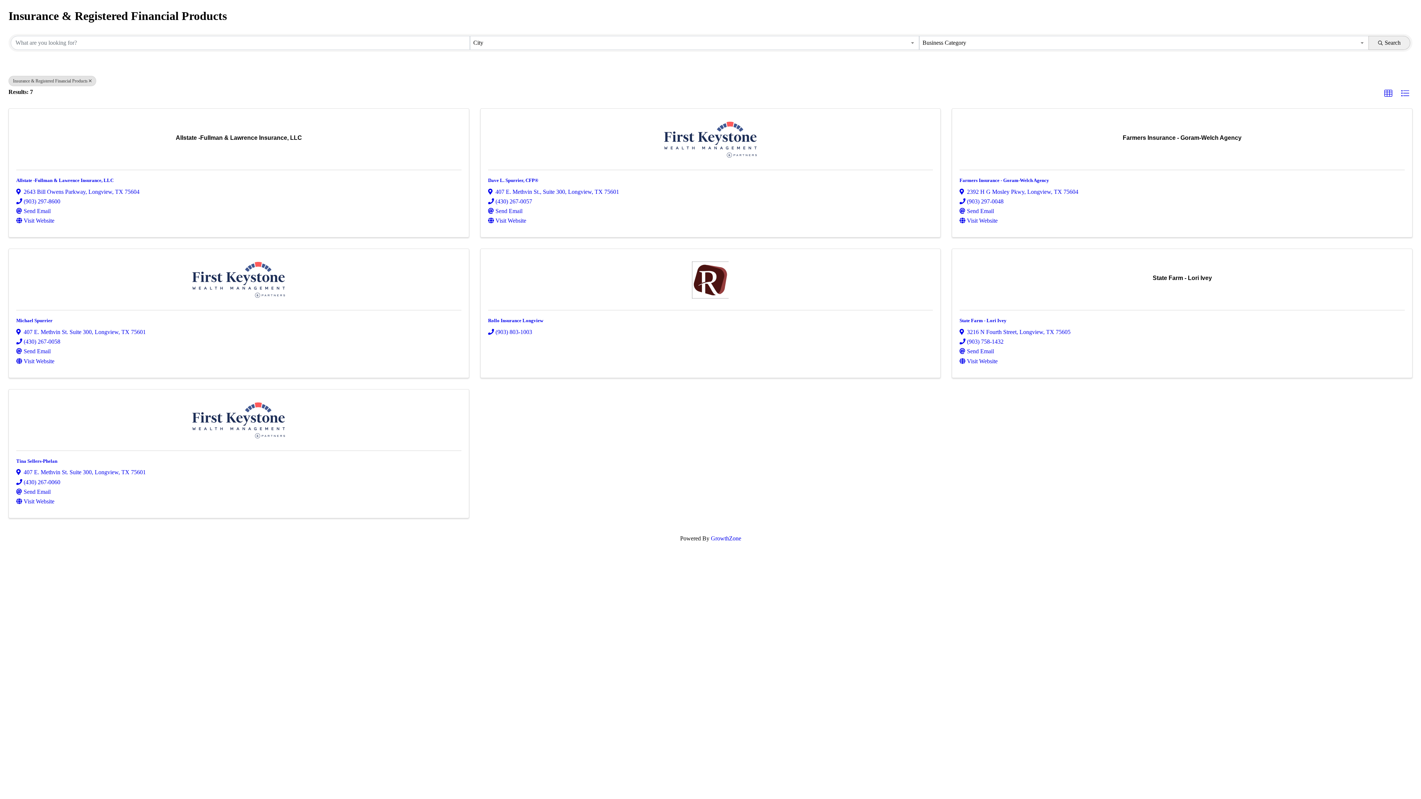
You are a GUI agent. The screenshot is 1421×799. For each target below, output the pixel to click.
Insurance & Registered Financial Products (50, 81)
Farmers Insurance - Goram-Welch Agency (1004, 180)
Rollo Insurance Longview (515, 320)
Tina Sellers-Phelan (36, 461)
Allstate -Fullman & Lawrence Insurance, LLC (65, 180)
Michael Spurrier (34, 320)
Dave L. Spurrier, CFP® (513, 180)
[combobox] (695, 43)
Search (1393, 43)
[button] (1388, 93)
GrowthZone (726, 538)
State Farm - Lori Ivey (983, 320)
